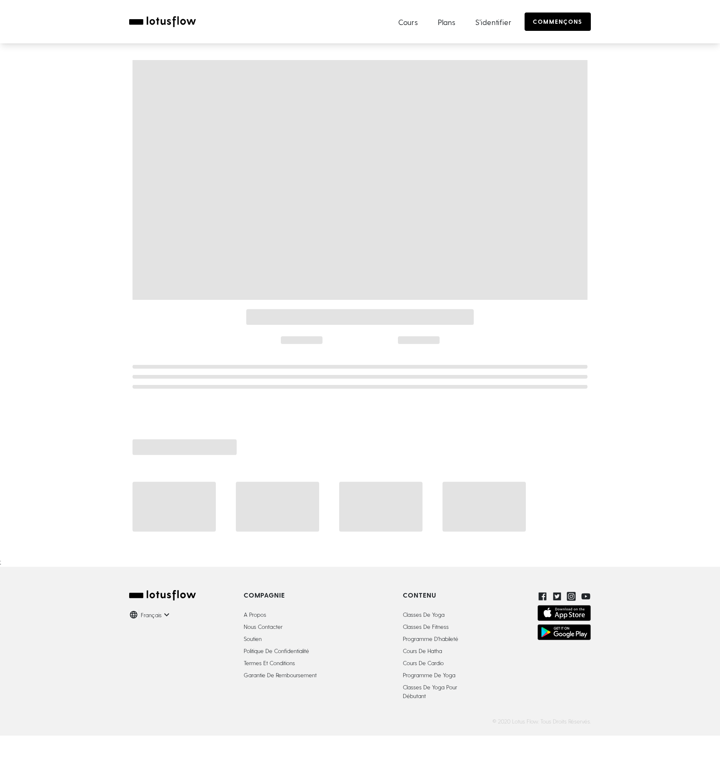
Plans (446, 22)
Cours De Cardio (423, 662)
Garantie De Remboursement (280, 674)
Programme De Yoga (429, 674)
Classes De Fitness (426, 626)
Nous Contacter (263, 626)
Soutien (253, 638)
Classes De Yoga (424, 614)
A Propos (255, 614)
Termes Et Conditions (269, 662)
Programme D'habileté (430, 638)
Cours (408, 22)
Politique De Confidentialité (276, 650)
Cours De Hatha (422, 650)
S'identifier (493, 22)
